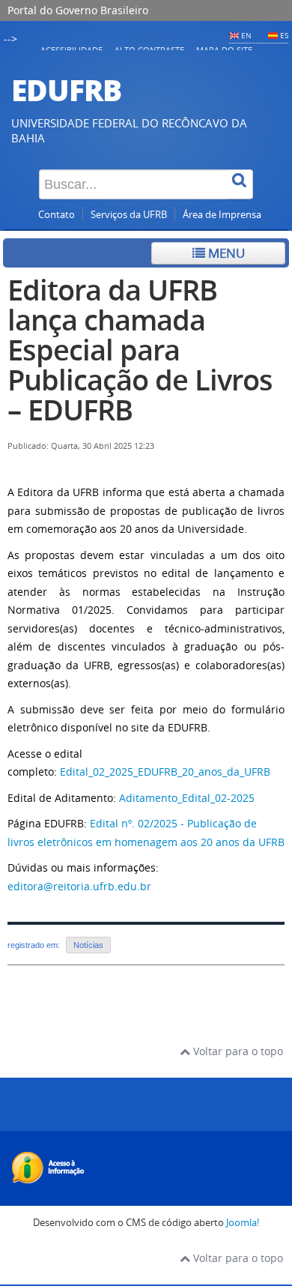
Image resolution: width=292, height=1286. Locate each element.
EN (246, 35)
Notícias (88, 945)
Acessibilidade (71, 49)
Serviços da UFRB (129, 214)
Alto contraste (149, 49)
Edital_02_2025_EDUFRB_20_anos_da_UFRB (165, 771)
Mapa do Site (224, 49)
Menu (225, 253)
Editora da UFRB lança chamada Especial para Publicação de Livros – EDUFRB (140, 350)
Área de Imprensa (222, 214)
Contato (56, 214)
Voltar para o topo (236, 1051)
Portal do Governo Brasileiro (77, 10)
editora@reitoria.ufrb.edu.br (79, 886)
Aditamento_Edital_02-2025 (187, 798)
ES (284, 35)
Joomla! (242, 1222)
